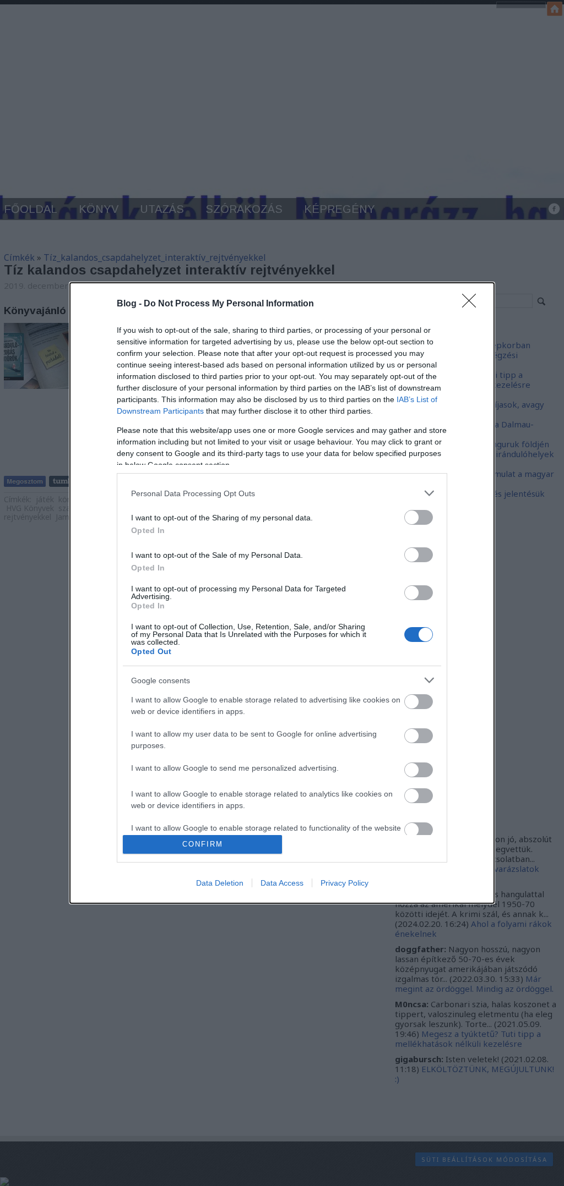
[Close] (472, 304)
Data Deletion (219, 882)
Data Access (282, 882)
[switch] (418, 517)
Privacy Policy (344, 882)
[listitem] (282, 493)
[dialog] (282, 593)
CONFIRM (202, 844)
